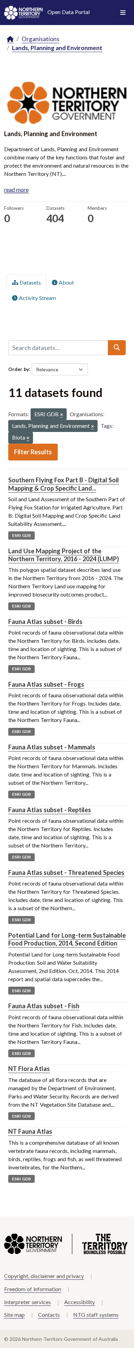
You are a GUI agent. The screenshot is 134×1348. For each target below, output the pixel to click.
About (65, 282)
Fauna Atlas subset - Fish (43, 1006)
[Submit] (117, 347)
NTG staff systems (96, 1314)
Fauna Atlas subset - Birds (45, 621)
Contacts (49, 1314)
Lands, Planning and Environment (57, 47)
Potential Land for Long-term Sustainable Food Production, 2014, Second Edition (67, 939)
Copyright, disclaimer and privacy (44, 1276)
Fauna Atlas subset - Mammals (51, 747)
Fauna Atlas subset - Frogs (46, 684)
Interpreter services (27, 1302)
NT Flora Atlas (29, 1068)
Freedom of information (32, 1289)
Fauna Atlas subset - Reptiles (49, 810)
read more (16, 189)
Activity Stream (37, 297)
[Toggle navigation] (123, 12)
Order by (18, 369)
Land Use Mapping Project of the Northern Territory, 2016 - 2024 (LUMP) (63, 555)
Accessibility (79, 1302)
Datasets (29, 282)
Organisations (40, 39)
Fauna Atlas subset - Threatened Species (66, 872)
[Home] (10, 39)
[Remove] (61, 415)
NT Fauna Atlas (30, 1131)
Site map (14, 1314)
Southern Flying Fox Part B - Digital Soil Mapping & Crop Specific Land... (63, 484)
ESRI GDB (21, 535)
